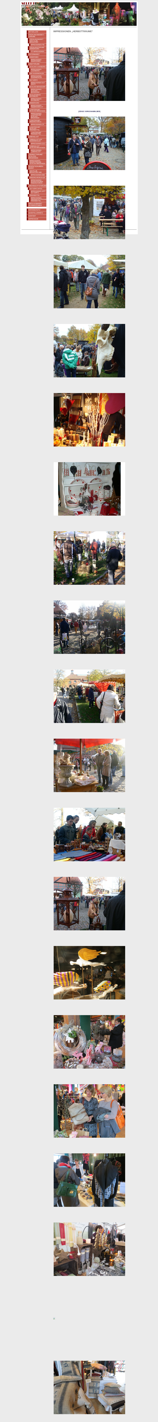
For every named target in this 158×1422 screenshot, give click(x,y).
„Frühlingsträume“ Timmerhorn (37, 48)
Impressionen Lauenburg (36, 70)
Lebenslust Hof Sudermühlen (36, 140)
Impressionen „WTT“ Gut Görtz (38, 192)
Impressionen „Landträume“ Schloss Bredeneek (36, 116)
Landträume (34, 64)
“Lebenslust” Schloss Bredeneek (37, 147)
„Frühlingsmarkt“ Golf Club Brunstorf (36, 41)
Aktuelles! (33, 32)
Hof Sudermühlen (37, 73)
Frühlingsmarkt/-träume (36, 35)
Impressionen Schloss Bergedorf (36, 91)
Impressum (33, 219)
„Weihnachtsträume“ (37, 186)
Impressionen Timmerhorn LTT (37, 106)
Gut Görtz (34, 80)
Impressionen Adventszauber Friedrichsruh (37, 182)
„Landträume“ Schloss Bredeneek (37, 110)
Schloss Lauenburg (37, 67)
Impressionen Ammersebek (36, 60)
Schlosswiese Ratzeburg (35, 95)
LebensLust (33, 137)
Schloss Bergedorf (37, 87)
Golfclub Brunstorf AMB (36, 171)
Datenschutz (34, 210)
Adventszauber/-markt (35, 167)
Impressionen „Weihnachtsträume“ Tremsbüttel (38, 199)
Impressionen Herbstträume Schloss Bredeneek (37, 162)
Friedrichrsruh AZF (37, 177)
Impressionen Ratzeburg (36, 99)
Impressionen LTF (37, 124)
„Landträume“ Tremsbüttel (36, 133)
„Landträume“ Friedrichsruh (35, 121)
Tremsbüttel (35, 195)
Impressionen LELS (38, 143)
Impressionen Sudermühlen (36, 76)
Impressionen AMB (38, 175)
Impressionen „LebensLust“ (36, 151)
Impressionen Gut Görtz (38, 83)
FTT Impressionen (37, 51)
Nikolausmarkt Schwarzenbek (35, 204)
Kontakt (32, 216)
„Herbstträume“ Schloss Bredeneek (35, 156)
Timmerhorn (34, 103)
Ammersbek (34, 57)
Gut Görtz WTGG (36, 188)
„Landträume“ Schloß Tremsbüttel (35, 128)
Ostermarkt (34, 54)
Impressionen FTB (37, 45)
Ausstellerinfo (35, 213)
